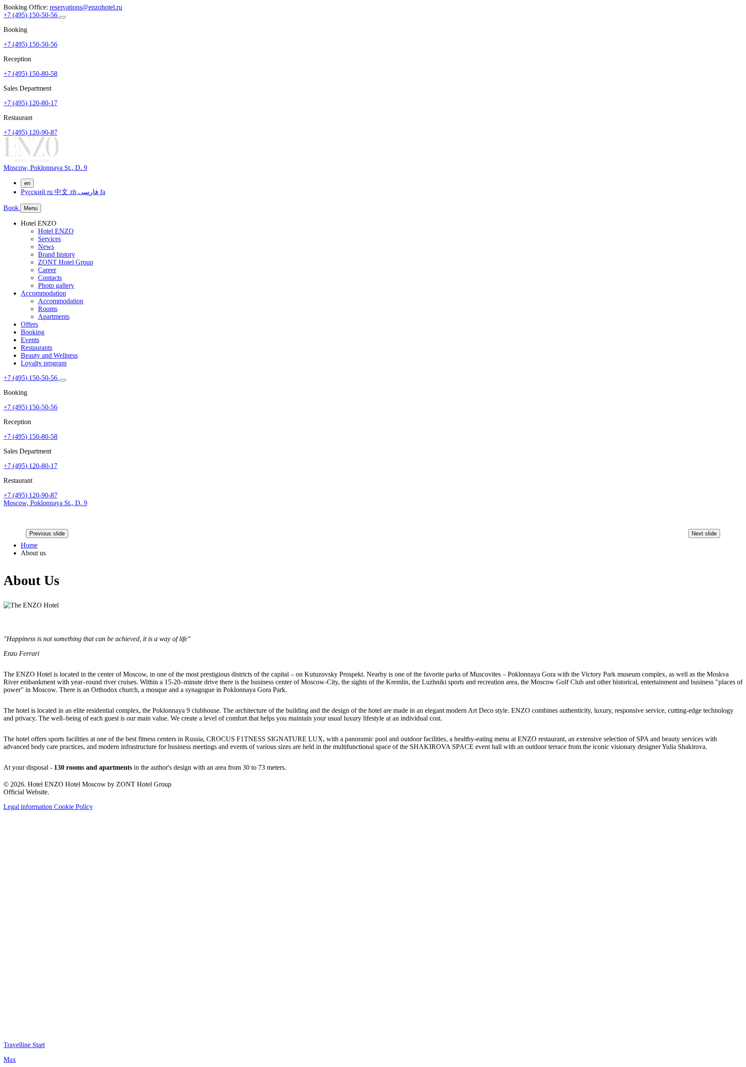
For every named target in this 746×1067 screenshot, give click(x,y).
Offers (29, 324)
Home (29, 545)
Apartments (54, 316)
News (46, 246)
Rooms (47, 308)
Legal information (28, 806)
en (27, 183)
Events (30, 339)
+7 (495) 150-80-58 (30, 73)
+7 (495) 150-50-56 (31, 15)
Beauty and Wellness (49, 355)
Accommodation (43, 293)
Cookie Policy (73, 806)
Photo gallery (56, 285)
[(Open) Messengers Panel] (62, 17)
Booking (32, 332)
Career (47, 270)
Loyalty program (43, 363)
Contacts (50, 277)
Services (49, 238)
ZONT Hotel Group (65, 262)
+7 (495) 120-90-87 (30, 132)
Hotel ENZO (56, 231)
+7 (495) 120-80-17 (30, 103)
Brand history (56, 254)
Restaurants (36, 347)
